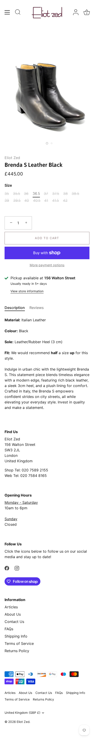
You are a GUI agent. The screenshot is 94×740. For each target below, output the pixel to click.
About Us (13, 614)
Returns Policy (17, 650)
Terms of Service (19, 643)
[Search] (18, 13)
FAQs (9, 629)
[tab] (17, 307)
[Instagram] (17, 567)
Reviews (36, 307)
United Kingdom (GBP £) (22, 712)
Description (15, 307)
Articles (11, 607)
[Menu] (7, 12)
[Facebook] (7, 567)
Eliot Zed (12, 157)
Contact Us (14, 621)
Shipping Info (16, 636)
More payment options (47, 265)
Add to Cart (47, 238)
